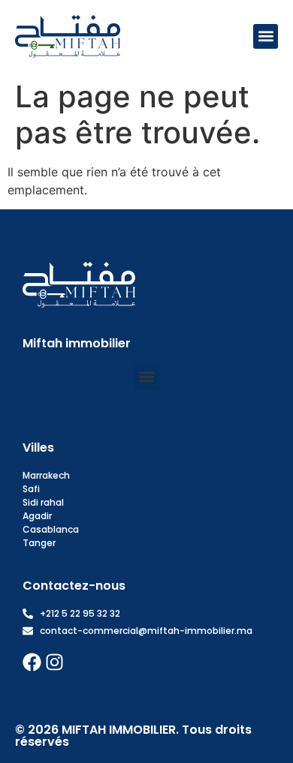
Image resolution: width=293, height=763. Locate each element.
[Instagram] (54, 662)
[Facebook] (32, 662)
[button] (265, 36)
